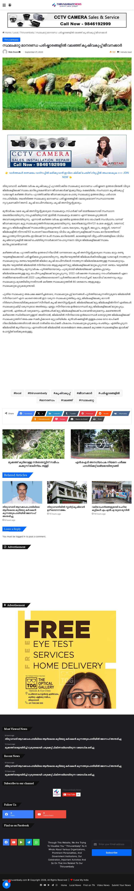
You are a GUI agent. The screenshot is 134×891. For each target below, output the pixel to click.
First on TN (89, 885)
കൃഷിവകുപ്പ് (62, 393)
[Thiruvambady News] (67, 4)
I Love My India (80, 880)
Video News (103, 885)
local (18, 393)
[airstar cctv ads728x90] (67, 20)
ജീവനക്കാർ (85, 393)
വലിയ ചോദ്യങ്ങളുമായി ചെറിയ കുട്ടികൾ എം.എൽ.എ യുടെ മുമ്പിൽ (110, 508)
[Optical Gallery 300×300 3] (67, 708)
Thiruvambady (27, 32)
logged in (20, 536)
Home (7, 32)
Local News (75, 885)
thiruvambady (38, 393)
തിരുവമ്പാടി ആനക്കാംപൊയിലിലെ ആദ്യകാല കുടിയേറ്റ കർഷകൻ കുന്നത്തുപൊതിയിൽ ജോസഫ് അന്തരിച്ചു (21, 511)
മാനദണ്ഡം (48, 400)
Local (15, 32)
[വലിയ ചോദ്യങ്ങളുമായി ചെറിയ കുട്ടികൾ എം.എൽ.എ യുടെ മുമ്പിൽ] (112, 492)
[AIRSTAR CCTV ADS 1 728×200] (67, 151)
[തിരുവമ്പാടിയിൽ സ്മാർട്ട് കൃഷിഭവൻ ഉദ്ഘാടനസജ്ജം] (67, 492)
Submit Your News (121, 885)
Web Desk (13, 52)
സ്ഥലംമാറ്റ (87, 400)
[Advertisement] (67, 361)
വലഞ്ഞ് (68, 400)
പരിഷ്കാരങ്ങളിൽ (110, 393)
